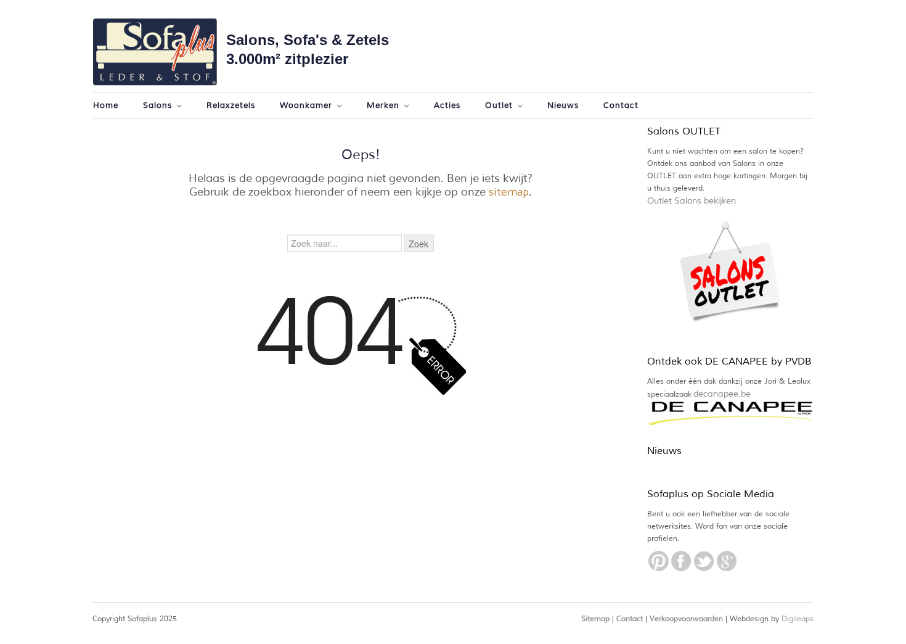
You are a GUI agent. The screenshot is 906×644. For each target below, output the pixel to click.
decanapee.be (722, 394)
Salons (156, 106)
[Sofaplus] (154, 52)
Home (105, 105)
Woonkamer (304, 106)
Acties (447, 105)
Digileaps (798, 619)
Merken (381, 106)
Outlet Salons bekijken (691, 201)
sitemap (509, 191)
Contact (621, 105)
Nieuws (563, 105)
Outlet (497, 106)
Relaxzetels (230, 105)
